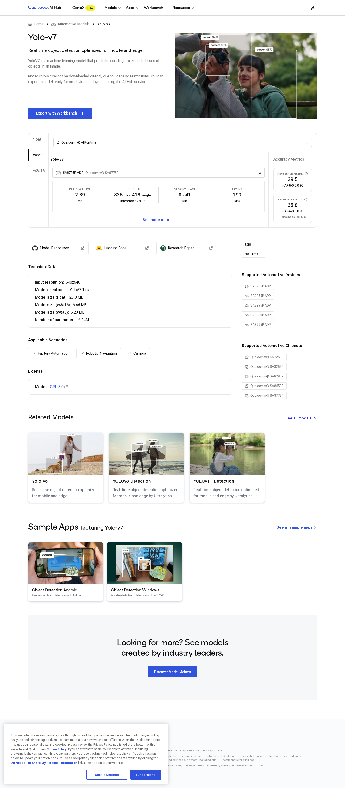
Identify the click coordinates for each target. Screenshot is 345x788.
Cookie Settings (107, 774)
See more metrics (159, 220)
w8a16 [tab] (39, 171)
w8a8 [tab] (37, 155)
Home (39, 24)
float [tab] (37, 139)
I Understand (146, 774)
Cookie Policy (56, 749)
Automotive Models (74, 24)
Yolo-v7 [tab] (57, 159)
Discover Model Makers (172, 672)
